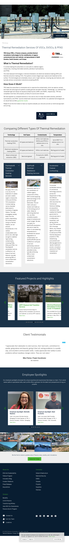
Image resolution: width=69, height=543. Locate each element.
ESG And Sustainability (9, 480)
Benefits (5, 505)
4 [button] (31, 322)
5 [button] (33, 322)
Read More (12, 315)
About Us (6, 477)
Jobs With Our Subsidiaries (11, 513)
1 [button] (26, 322)
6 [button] (35, 322)
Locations (9, 529)
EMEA (37, 486)
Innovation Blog (7, 486)
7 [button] (37, 322)
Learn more (52, 536)
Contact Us (9, 523)
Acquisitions (6, 494)
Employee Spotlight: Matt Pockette (46, 420)
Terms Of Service (7, 540)
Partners (38, 497)
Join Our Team (10, 526)
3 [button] (33, 434)
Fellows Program (7, 483)
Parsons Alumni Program (10, 516)
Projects (38, 491)
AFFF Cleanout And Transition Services (20, 306)
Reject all (31, 539)
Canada (38, 488)
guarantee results (23, 101)
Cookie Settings (57, 539)
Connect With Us (60, 35)
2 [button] (28, 322)
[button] (19, 165)
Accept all (24, 539)
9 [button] (40, 322)
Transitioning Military (9, 510)
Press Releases (7, 491)
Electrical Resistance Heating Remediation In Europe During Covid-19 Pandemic (48, 307)
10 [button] (42, 322)
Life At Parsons (7, 508)
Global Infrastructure (42, 480)
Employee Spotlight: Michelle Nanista (20, 420)
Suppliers (38, 494)
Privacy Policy (16, 540)
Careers (5, 501)
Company (39, 477)
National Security (41, 483)
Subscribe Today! (34, 466)
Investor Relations (8, 488)
